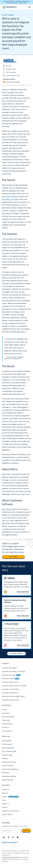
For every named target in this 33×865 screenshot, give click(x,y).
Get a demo (13, 557)
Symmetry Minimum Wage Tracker (13, 696)
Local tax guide (7, 744)
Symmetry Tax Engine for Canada (13, 671)
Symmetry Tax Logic (11, 675)
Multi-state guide (8, 748)
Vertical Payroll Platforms (10, 769)
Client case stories (8, 717)
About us (5, 793)
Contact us (5, 789)
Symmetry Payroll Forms (10, 682)
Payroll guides (6, 741)
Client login (6, 720)
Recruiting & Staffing (9, 776)
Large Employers (7, 780)
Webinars (5, 758)
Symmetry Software (10, 196)
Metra (4, 89)
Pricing (4, 709)
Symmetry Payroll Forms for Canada (14, 685)
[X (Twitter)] (13, 837)
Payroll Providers (7, 765)
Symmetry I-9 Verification (10, 689)
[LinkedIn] (4, 837)
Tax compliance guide (9, 751)
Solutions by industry (9, 762)
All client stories (15, 653)
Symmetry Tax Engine (10, 199)
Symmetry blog (7, 755)
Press (4, 800)
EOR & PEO (5, 773)
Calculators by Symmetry (10, 700)
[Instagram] (17, 837)
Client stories (8, 15)
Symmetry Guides (10, 678)
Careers (10, 796)
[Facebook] (8, 837)
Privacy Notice (6, 857)
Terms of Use (16, 857)
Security (5, 807)
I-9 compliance (7, 731)
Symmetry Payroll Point (10, 693)
